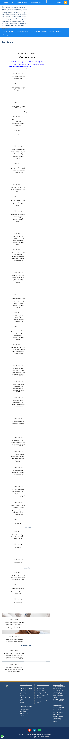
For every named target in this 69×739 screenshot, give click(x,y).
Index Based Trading (42, 694)
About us (11, 31)
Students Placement (55, 31)
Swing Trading (40, 688)
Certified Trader (41, 690)
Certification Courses (23, 31)
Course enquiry (35, 2)
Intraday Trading (41, 692)
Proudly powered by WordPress (25, 737)
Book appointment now (10, 35)
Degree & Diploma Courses (39, 31)
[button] (5, 28)
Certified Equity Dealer (26, 688)
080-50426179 (8, 2)
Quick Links (60, 2)
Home (5, 31)
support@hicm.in (22, 2)
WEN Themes (48, 737)
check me (21, 35)
